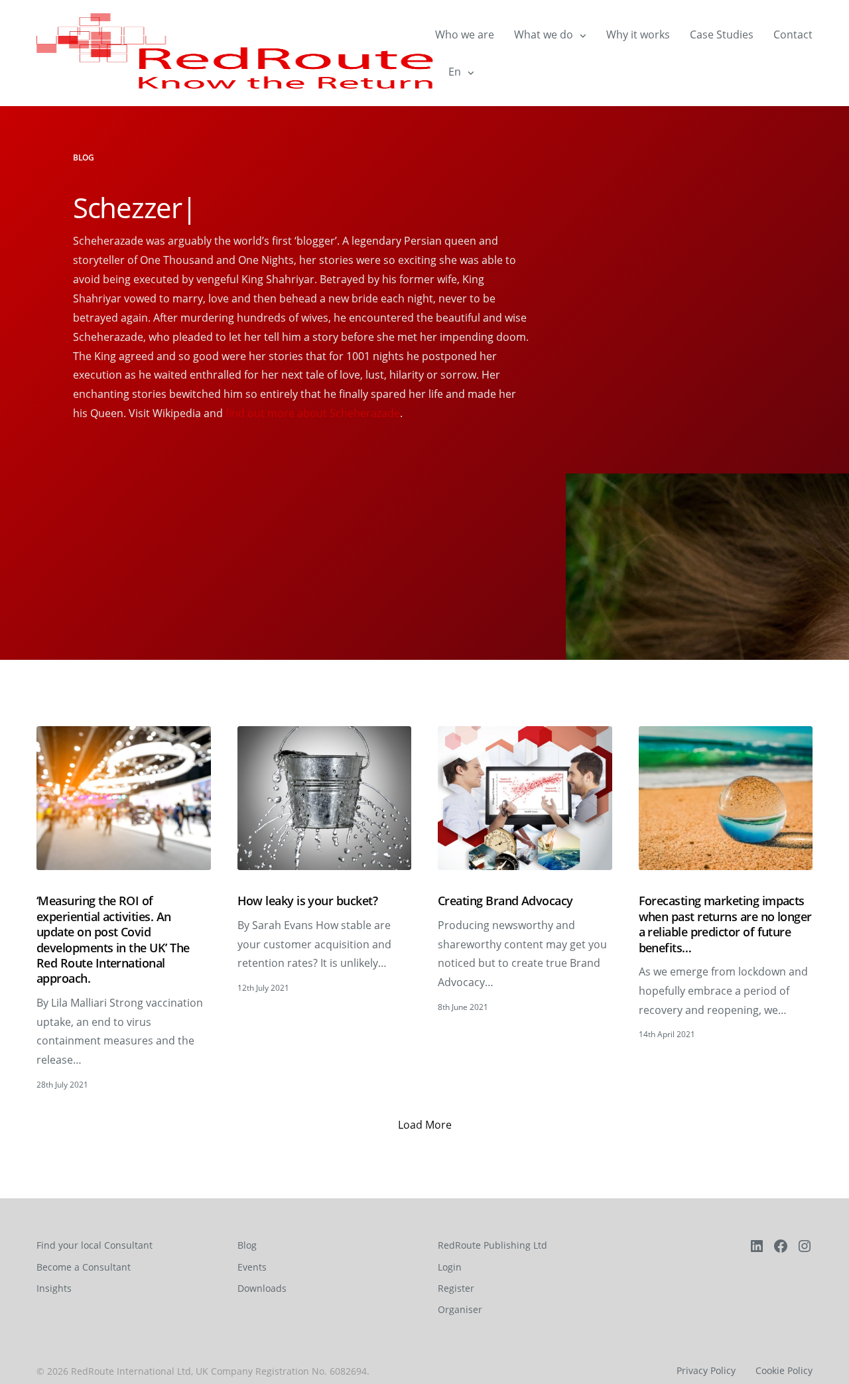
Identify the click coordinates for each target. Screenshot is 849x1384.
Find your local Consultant (94, 1245)
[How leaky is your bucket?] (324, 798)
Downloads (262, 1288)
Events (252, 1267)
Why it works (638, 34)
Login (450, 1267)
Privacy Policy (706, 1370)
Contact (793, 34)
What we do (543, 34)
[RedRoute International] (235, 53)
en (454, 71)
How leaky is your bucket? (307, 901)
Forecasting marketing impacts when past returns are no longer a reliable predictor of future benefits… (725, 924)
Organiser (460, 1309)
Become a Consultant (83, 1267)
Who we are (464, 34)
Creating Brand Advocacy (505, 901)
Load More (425, 1124)
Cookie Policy (784, 1370)
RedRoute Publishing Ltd (492, 1245)
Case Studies (721, 34)
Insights (54, 1288)
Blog (247, 1245)
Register (456, 1288)
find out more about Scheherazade (313, 413)
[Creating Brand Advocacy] (525, 798)
